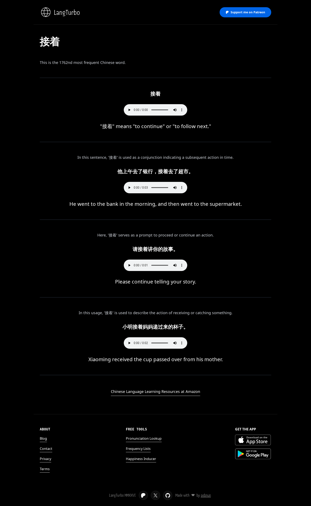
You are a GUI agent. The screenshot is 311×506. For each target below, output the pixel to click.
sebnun (206, 495)
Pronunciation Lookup (144, 438)
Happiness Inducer (141, 458)
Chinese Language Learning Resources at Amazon (155, 391)
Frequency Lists (138, 448)
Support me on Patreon (248, 12)
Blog (43, 438)
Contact (46, 448)
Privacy (45, 458)
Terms (45, 469)
